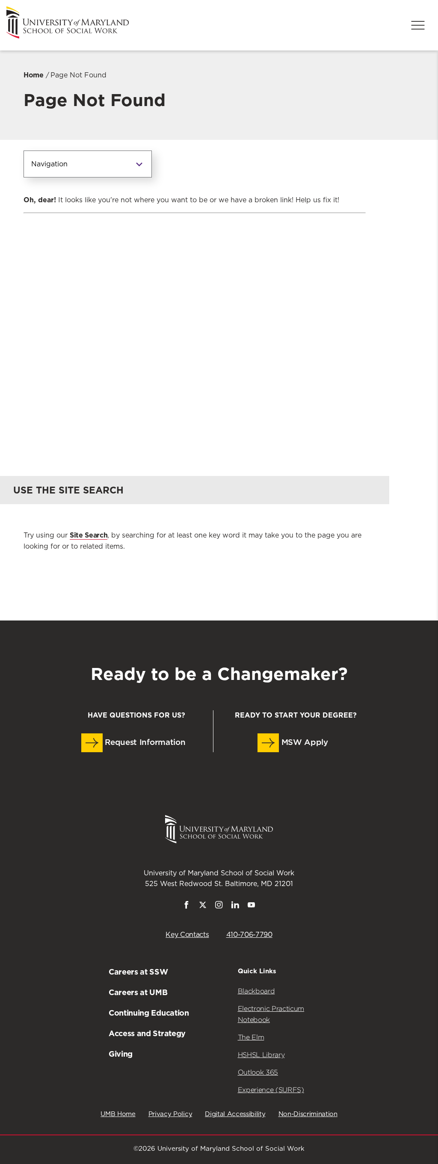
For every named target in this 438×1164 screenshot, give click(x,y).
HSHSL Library (261, 1054)
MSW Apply (303, 743)
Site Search (88, 535)
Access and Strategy (147, 1033)
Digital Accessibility (235, 1114)
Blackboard (256, 991)
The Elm (251, 1037)
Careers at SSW (138, 971)
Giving (121, 1053)
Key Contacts (187, 934)
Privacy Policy (170, 1114)
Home (34, 75)
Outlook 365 (258, 1072)
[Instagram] (219, 906)
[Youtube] (251, 906)
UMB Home (118, 1114)
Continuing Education (149, 1012)
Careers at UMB (138, 992)
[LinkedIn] (235, 906)
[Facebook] (186, 906)
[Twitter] (203, 906)
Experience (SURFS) (271, 1089)
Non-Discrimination (307, 1114)
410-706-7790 (249, 934)
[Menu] (418, 25)
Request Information (144, 743)
